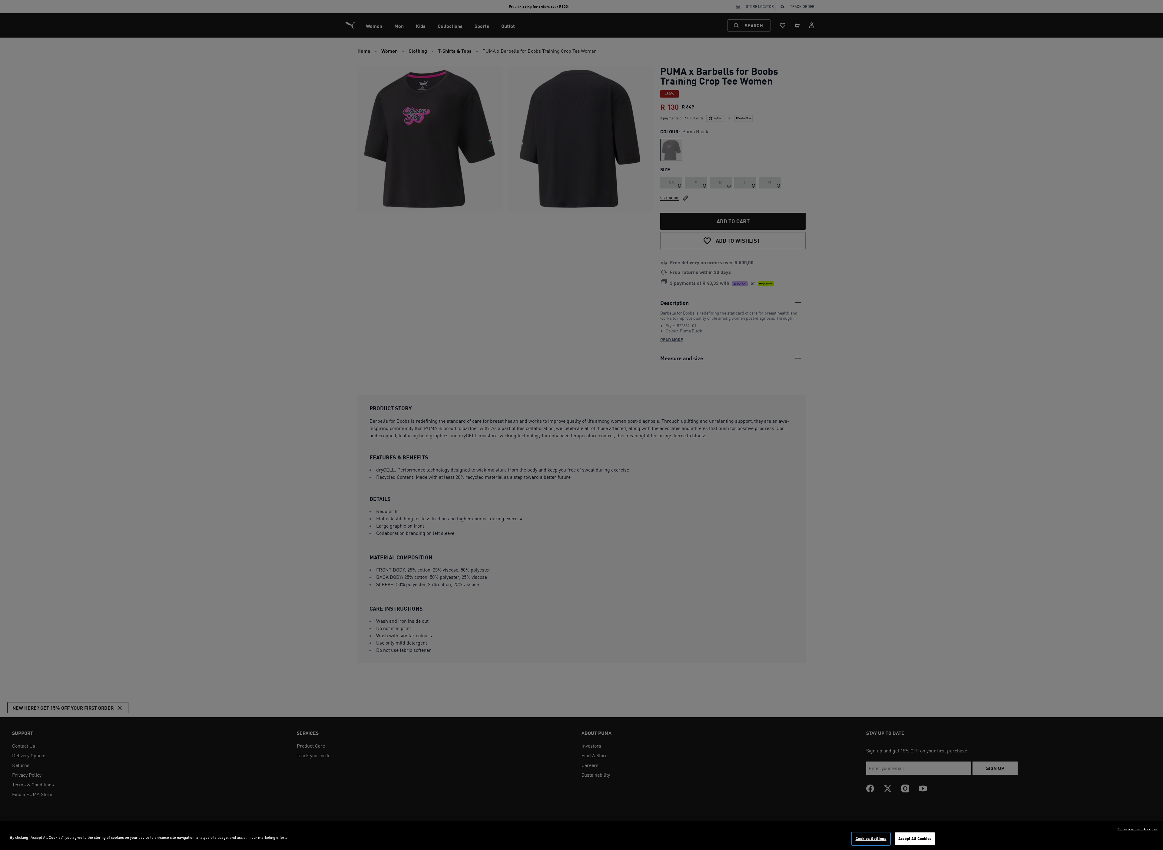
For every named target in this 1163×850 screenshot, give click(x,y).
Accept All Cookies (915, 838)
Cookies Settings (871, 838)
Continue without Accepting (1137, 829)
